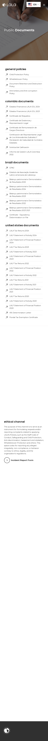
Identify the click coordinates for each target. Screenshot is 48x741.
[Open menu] (44, 5)
